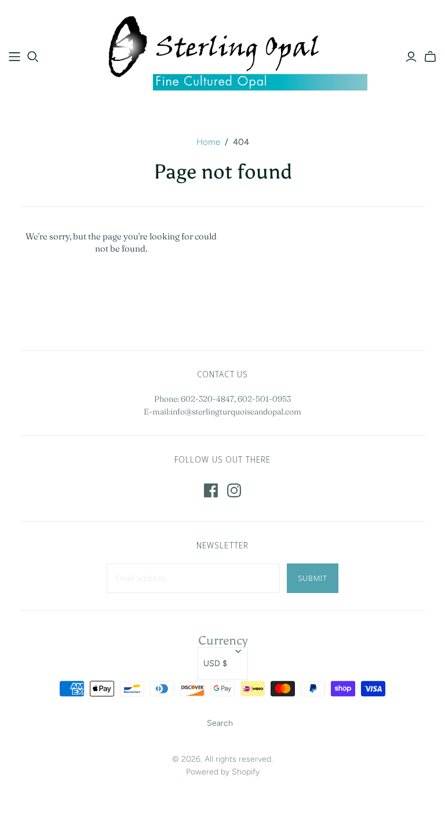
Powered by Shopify (223, 772)
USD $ (215, 663)
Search (220, 723)
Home (208, 142)
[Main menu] (14, 57)
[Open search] (33, 57)
